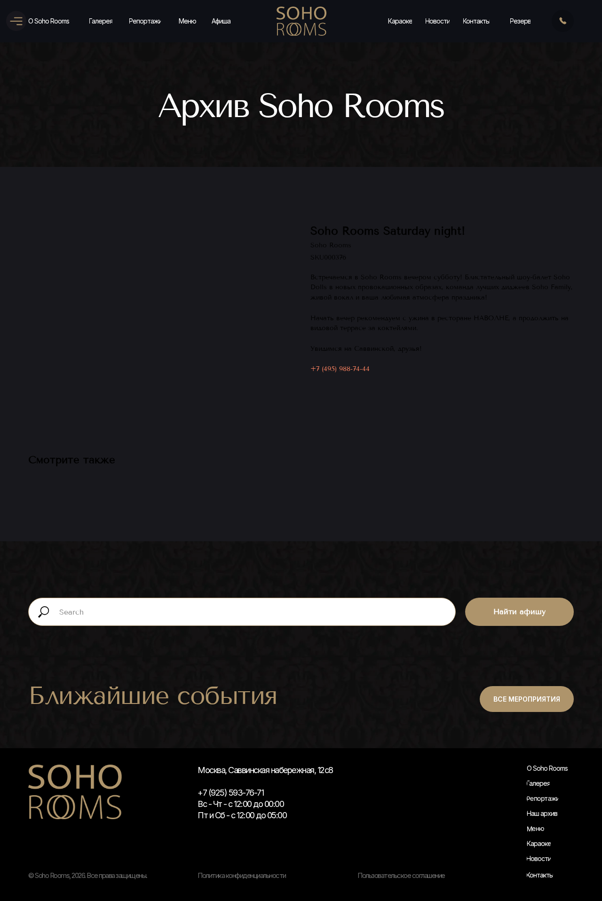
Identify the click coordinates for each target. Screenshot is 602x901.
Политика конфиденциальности (242, 875)
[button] (520, 21)
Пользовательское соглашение (401, 875)
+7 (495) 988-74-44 (340, 369)
